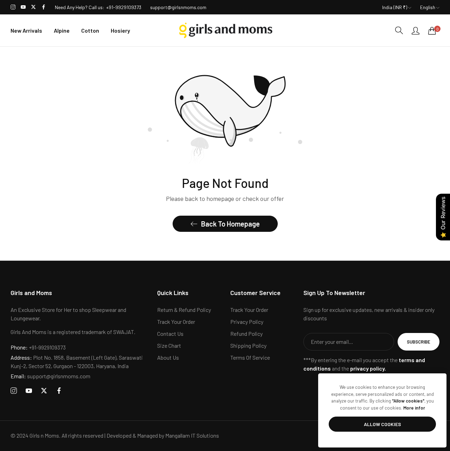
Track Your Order (176, 321)
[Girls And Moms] (225, 30)
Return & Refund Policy (184, 309)
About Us (168, 357)
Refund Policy (246, 333)
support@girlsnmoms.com (50, 376)
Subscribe (418, 342)
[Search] (399, 30)
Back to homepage (230, 224)
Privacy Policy (246, 321)
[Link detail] (13, 7)
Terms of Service (250, 357)
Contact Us (170, 333)
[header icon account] (415, 30)
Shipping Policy (248, 345)
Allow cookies (382, 424)
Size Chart (169, 345)
